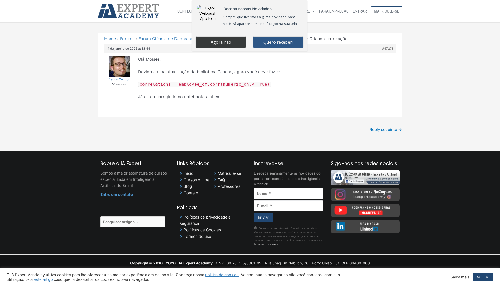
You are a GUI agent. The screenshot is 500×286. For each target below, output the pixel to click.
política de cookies (222, 274)
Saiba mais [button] (460, 277)
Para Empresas (334, 11)
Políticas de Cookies (202, 229)
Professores (229, 186)
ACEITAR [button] (483, 277)
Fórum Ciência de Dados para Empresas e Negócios (190, 38)
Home (110, 38)
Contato (191, 192)
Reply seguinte (386, 129)
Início (188, 173)
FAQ (221, 179)
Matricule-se (386, 11)
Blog (188, 186)
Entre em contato (116, 194)
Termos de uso (197, 236)
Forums (127, 38)
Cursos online (196, 179)
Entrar (360, 11)
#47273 (388, 49)
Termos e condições (266, 244)
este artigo (43, 279)
